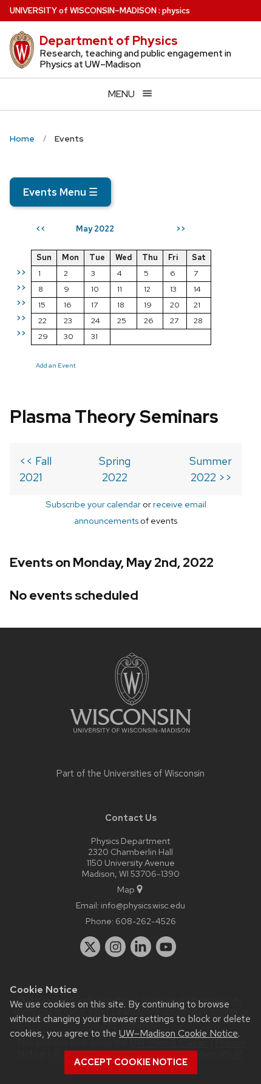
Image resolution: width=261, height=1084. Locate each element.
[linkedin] (140, 946)
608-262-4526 (145, 921)
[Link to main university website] (130, 735)
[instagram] (115, 946)
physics (176, 10)
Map (126, 889)
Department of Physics (108, 41)
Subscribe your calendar (93, 504)
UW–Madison (83, 10)
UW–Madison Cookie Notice (178, 1033)
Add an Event (56, 365)
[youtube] (166, 946)
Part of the (130, 773)
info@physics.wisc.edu (143, 905)
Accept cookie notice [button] (131, 1062)
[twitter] (90, 946)
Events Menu (60, 192)
